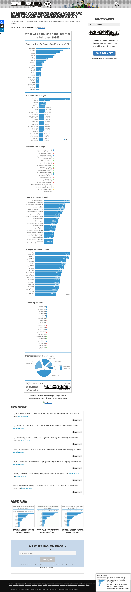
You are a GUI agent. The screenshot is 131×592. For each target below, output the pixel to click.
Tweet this (76, 420)
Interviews (89, 583)
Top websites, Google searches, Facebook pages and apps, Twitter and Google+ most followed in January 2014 (117, 580)
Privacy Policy (40, 564)
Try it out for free (104, 53)
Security (15, 585)
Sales (10, 585)
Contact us (75, 589)
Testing (40, 585)
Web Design (63, 585)
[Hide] (1, 33)
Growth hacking (74, 583)
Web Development (72, 585)
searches (72, 21)
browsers (45, 21)
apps (40, 21)
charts (50, 21)
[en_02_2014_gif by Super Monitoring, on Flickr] (48, 211)
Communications (36, 583)
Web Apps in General (53, 585)
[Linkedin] (2, 30)
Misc (94, 583)
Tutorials (45, 585)
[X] (2, 26)
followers (56, 21)
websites (13, 23)
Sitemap (88, 585)
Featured (66, 583)
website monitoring (111, 58)
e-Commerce (50, 583)
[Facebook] (2, 22)
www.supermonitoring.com (58, 398)
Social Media (28, 585)
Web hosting (81, 585)
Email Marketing (59, 583)
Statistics (30, 21)
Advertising (23, 583)
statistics (78, 21)
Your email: (47, 550)
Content (44, 583)
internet (61, 21)
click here (41, 27)
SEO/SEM (21, 585)
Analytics (29, 583)
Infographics (82, 583)
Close (129, 574)
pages (66, 21)
